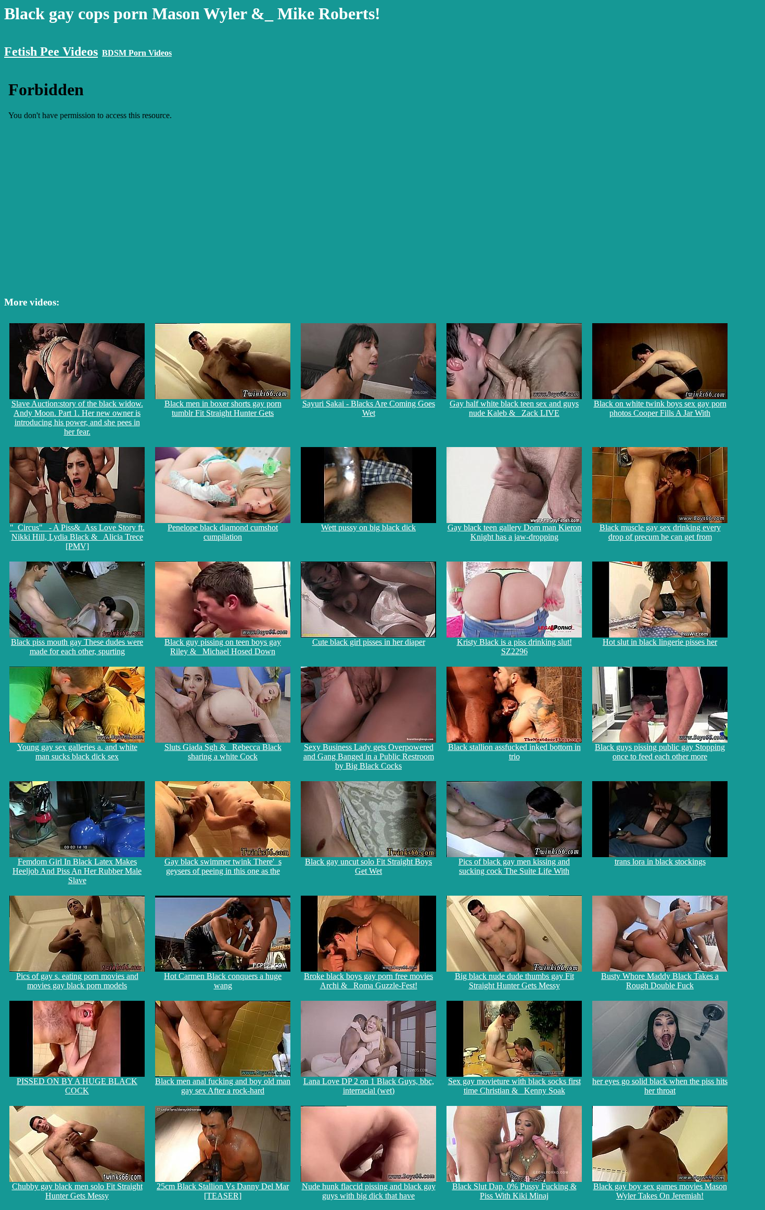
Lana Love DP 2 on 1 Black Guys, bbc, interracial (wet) (368, 1086)
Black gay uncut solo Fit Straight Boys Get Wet (368, 866)
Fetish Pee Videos (51, 51)
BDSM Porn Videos (137, 52)
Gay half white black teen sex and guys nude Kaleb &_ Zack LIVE (514, 408)
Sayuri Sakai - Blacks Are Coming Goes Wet (368, 408)
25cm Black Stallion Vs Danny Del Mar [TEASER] (223, 1191)
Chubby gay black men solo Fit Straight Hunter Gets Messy (77, 1191)
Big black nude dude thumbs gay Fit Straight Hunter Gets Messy (514, 981)
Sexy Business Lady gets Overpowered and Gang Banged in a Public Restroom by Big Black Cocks (368, 756)
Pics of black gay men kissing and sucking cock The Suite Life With (514, 866)
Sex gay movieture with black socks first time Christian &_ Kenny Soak (514, 1086)
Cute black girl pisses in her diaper (368, 642)
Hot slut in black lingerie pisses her (660, 642)
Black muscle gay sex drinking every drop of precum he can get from (660, 532)
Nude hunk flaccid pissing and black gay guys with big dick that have (369, 1191)
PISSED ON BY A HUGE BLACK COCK (77, 1086)
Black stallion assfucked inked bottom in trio (514, 752)
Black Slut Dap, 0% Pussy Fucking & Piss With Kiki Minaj (514, 1191)
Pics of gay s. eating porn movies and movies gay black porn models (77, 981)
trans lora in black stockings (660, 861)
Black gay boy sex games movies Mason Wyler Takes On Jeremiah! (660, 1191)
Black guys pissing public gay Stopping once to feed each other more (660, 752)
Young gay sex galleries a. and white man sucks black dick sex (77, 752)
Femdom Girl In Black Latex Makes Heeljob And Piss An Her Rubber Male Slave (77, 871)
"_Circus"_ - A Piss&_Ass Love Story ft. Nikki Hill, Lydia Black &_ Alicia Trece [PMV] (77, 537)
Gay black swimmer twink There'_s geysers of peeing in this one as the (223, 866)
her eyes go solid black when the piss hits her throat (660, 1086)
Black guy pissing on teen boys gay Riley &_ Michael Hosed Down (222, 647)
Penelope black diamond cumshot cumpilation (223, 532)
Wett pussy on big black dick (368, 527)
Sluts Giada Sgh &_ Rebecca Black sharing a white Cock (223, 752)
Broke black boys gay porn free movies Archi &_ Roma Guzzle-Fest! (368, 981)
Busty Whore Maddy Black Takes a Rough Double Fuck (660, 981)
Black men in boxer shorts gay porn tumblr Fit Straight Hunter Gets (223, 408)
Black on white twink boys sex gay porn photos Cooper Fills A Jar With (660, 408)
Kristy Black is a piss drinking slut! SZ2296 (514, 647)
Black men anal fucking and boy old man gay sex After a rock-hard (222, 1086)
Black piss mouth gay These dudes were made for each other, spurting (77, 647)
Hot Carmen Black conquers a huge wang (223, 981)
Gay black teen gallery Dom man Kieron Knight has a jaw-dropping (514, 532)
